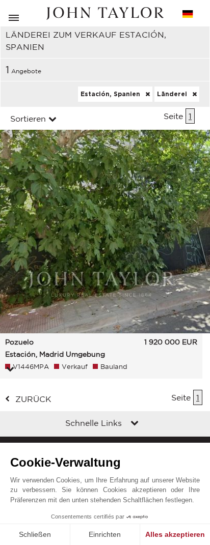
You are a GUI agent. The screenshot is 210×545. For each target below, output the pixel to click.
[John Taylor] (105, 13)
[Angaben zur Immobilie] (10, 370)
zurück (33, 399)
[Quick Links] (134, 424)
